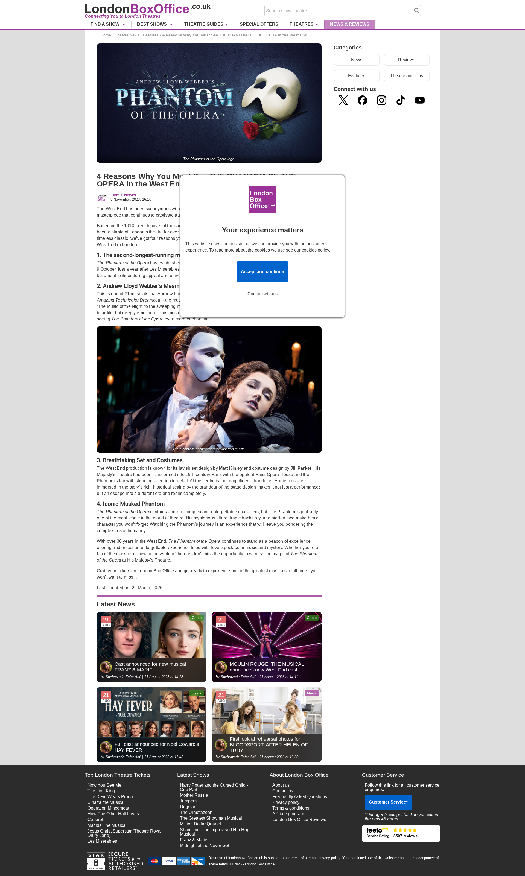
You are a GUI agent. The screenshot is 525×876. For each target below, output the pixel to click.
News (349, 24)
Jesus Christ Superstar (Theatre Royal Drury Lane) (125, 833)
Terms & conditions (290, 808)
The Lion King (101, 791)
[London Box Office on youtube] (420, 100)
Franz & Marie (193, 839)
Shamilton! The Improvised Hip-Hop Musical (214, 831)
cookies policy (315, 250)
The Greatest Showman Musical (211, 818)
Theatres (302, 24)
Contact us (282, 791)
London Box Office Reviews (299, 819)
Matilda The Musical (107, 825)
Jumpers (188, 801)
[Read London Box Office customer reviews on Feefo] (401, 833)
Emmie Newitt (123, 195)
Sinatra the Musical (106, 802)
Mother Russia (194, 795)
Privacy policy (285, 802)
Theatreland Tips (406, 75)
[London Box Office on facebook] (362, 100)
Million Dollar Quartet (200, 824)
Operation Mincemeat (108, 808)
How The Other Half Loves (113, 813)
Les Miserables (102, 841)
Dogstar (187, 806)
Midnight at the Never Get (204, 845)
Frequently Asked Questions (299, 796)
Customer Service (388, 802)
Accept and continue (262, 271)
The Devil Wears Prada (110, 796)
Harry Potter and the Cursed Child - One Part (214, 787)
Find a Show (106, 24)
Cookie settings (262, 294)
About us (281, 785)
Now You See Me (104, 785)
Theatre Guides (203, 24)
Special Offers (259, 24)
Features (356, 75)
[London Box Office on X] (343, 100)
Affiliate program (288, 813)
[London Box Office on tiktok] (401, 100)
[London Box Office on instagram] (381, 100)
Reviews (406, 59)
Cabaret (95, 819)
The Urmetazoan (196, 812)
